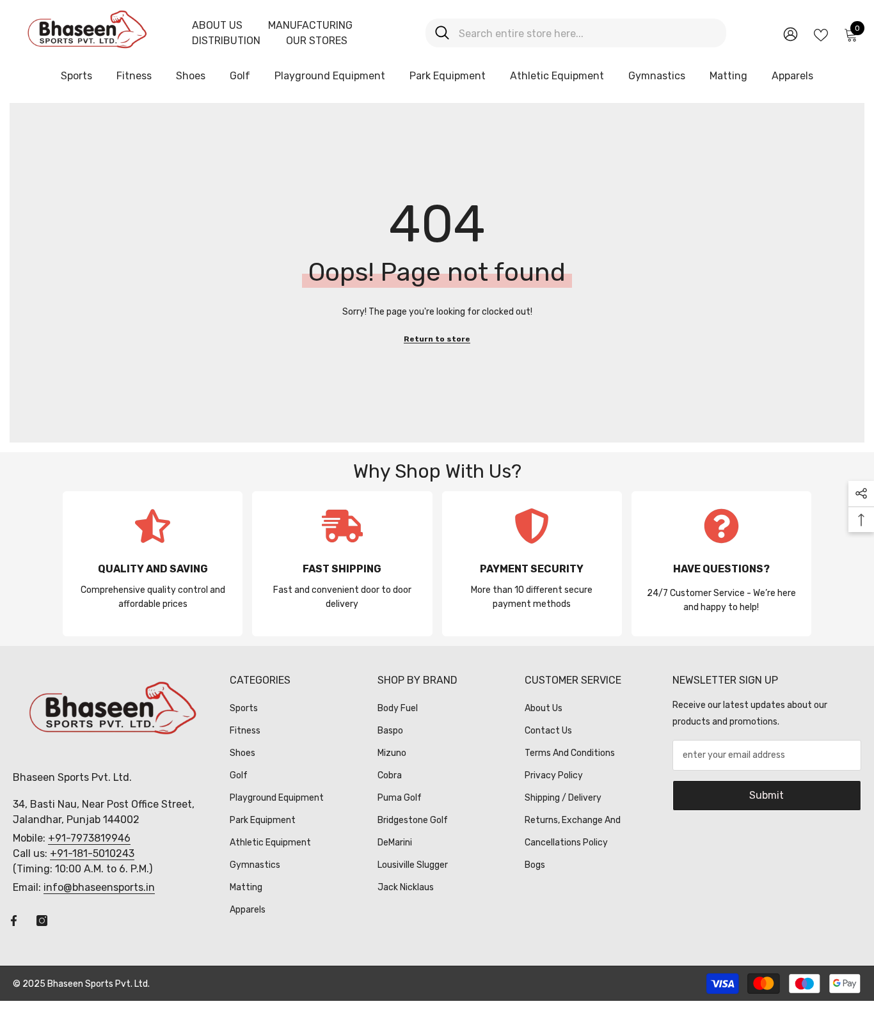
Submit (766, 795)
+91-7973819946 (89, 838)
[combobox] (587, 33)
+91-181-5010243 (92, 853)
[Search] (575, 33)
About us (217, 25)
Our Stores (316, 41)
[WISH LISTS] (821, 34)
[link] (152, 563)
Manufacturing (310, 25)
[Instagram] (42, 920)
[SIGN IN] (790, 33)
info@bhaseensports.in (99, 887)
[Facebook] (13, 920)
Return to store (437, 338)
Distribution (226, 41)
